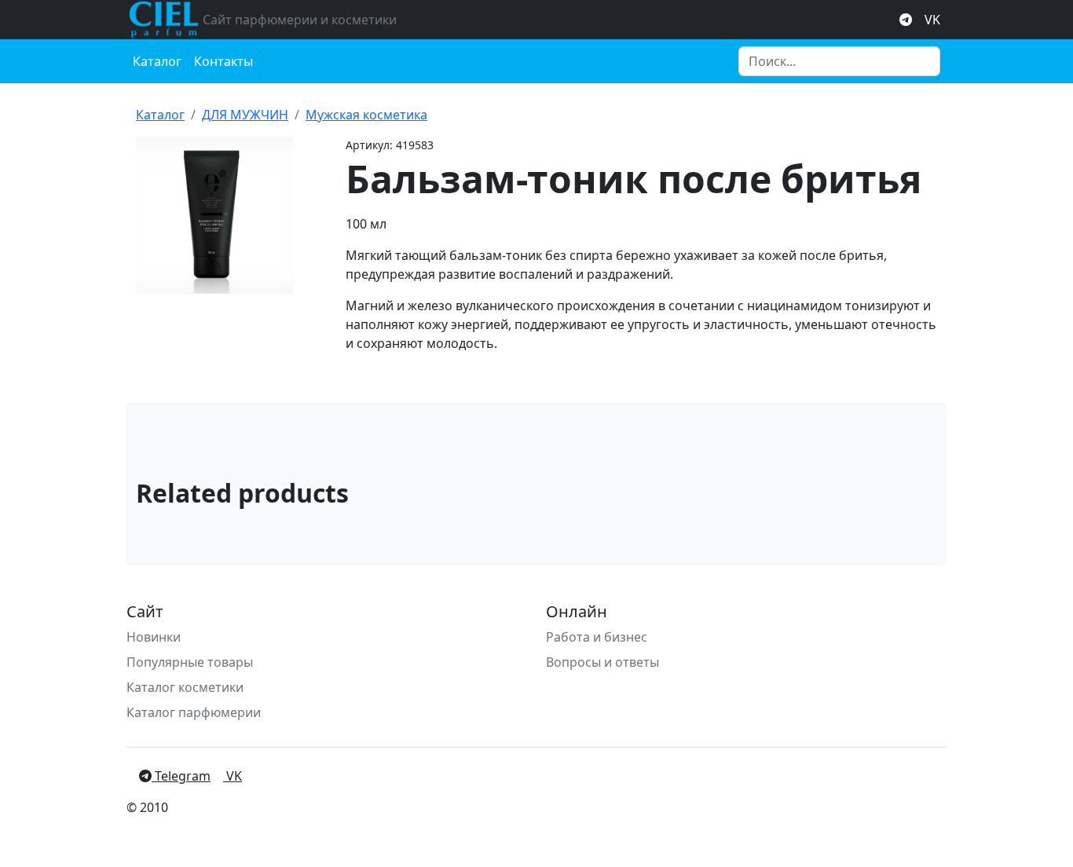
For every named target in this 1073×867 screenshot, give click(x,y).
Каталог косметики (185, 687)
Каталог (157, 61)
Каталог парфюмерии (193, 712)
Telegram (181, 776)
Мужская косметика (366, 114)
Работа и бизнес (596, 637)
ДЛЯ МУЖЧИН (245, 114)
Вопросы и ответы (602, 662)
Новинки (153, 637)
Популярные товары (189, 662)
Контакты (223, 61)
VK (932, 19)
